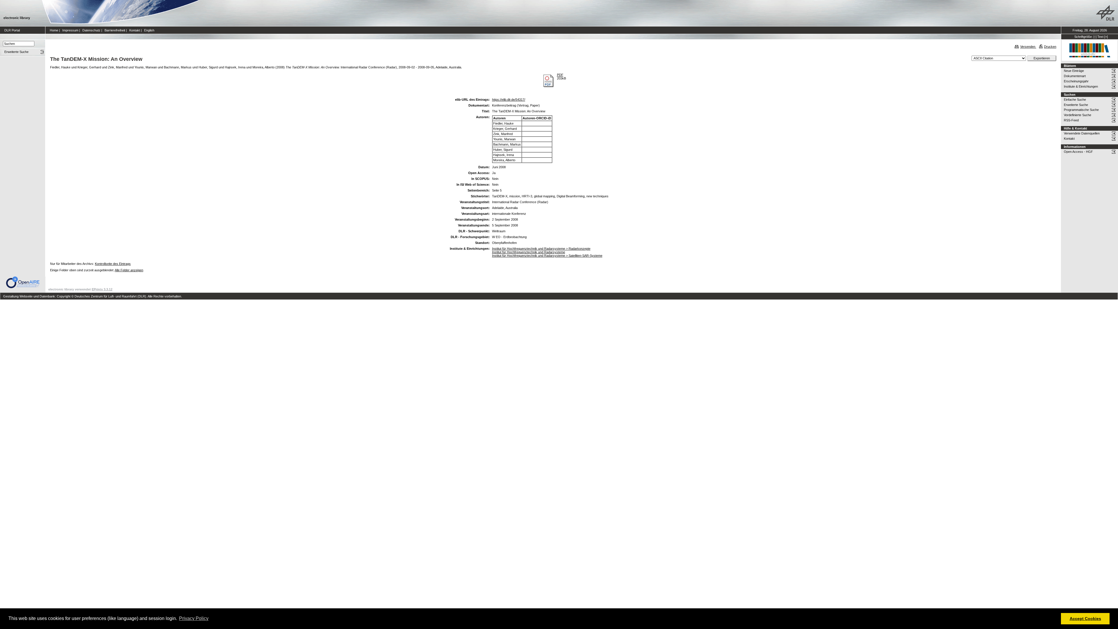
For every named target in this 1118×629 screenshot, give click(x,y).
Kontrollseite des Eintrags (113, 263)
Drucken (1050, 46)
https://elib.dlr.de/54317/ (508, 99)
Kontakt (134, 30)
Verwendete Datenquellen (1082, 133)
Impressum (70, 30)
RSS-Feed (1071, 120)
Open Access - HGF (1078, 151)
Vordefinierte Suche (1077, 115)
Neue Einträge (1074, 70)
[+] (1106, 36)
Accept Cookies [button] (1085, 618)
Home (54, 30)
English (149, 30)
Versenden (1028, 46)
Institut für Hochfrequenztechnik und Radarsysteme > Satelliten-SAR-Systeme (547, 255)
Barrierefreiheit (115, 30)
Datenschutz (91, 30)
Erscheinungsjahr (1076, 81)
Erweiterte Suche (1076, 105)
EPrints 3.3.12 (102, 289)
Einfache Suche (1075, 99)
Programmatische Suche (1081, 109)
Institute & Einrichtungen (1081, 86)
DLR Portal (12, 30)
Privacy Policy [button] (193, 618)
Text (1100, 36)
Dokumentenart (1075, 76)
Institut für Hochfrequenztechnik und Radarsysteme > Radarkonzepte (541, 248)
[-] (1095, 36)
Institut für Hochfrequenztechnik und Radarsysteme (528, 252)
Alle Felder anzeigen (129, 270)
